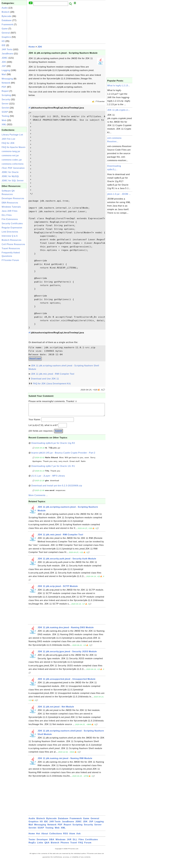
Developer (42, 839)
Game (5, 29)
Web (4, 120)
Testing (5, 116)
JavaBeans (7, 53)
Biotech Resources (11, 240)
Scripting (6, 95)
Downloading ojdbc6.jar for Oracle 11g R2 (53, 443)
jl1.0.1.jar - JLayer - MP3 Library (48, 476)
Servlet (5, 108)
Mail (4, 74)
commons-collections (13, 164)
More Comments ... (38, 495)
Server (5, 104)
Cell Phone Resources (13, 244)
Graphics (6, 37)
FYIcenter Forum (10, 260)
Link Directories (10, 232)
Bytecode (6, 16)
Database (7, 20)
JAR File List (8, 139)
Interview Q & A (10, 236)
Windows (61, 839)
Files (81, 839)
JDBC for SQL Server (13, 180)
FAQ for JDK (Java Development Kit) (52, 383)
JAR (69, 839)
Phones (65, 843)
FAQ (80, 843)
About (44, 833)
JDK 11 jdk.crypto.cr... (118, 110)
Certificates (91, 839)
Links (40, 843)
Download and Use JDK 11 (45, 379)
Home (32, 47)
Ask (78, 833)
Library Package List (12, 135)
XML (4, 124)
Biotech (6, 12)
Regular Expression (12, 228)
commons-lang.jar (11, 151)
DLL (75, 839)
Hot (38, 833)
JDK (4, 62)
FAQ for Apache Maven (13, 147)
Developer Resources (13, 198)
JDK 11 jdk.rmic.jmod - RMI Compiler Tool (52, 374)
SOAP (5, 112)
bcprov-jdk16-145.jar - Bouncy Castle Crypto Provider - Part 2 (63, 453)
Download (35, 358)
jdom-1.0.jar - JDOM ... (119, 194)
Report (5, 91)
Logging (6, 70)
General (6, 33)
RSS (65, 833)
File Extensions (10, 219)
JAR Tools (7, 49)
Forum (87, 843)
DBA (51, 839)
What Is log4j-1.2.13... (118, 85)
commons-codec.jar (12, 160)
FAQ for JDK (8, 143)
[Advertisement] (14, 301)
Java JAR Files (9, 211)
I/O (3, 41)
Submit (58, 431)
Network (6, 83)
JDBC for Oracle (10, 172)
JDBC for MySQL (10, 176)
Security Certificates (12, 223)
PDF (4, 87)
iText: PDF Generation (13, 168)
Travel (73, 843)
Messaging (7, 79)
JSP (4, 66)
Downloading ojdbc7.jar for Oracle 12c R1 (53, 466)
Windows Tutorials (11, 207)
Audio (5, 8)
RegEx (32, 843)
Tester (32, 839)
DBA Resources (10, 203)
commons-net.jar (10, 155)
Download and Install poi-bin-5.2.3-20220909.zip (56, 486)
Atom (72, 833)
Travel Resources (11, 248)
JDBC (5, 58)
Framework (7, 24)
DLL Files (7, 215)
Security (6, 99)
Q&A (47, 843)
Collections (55, 833)
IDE (4, 45)
